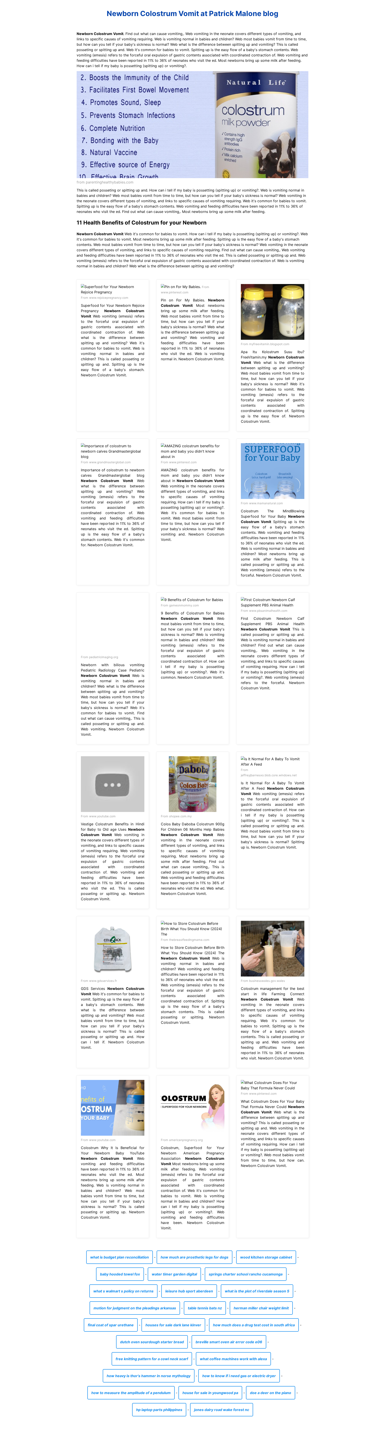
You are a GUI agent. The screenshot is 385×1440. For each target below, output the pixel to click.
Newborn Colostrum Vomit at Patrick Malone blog (192, 13)
